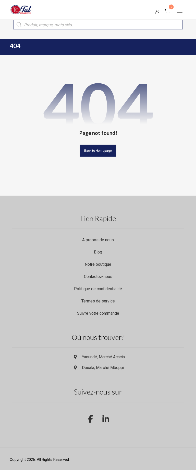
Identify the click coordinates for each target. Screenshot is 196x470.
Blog (98, 252)
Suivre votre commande (98, 313)
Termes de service (98, 301)
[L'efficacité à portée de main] (21, 9)
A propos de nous (98, 239)
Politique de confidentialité (98, 288)
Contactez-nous (98, 276)
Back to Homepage (98, 151)
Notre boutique (98, 264)
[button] (179, 10)
